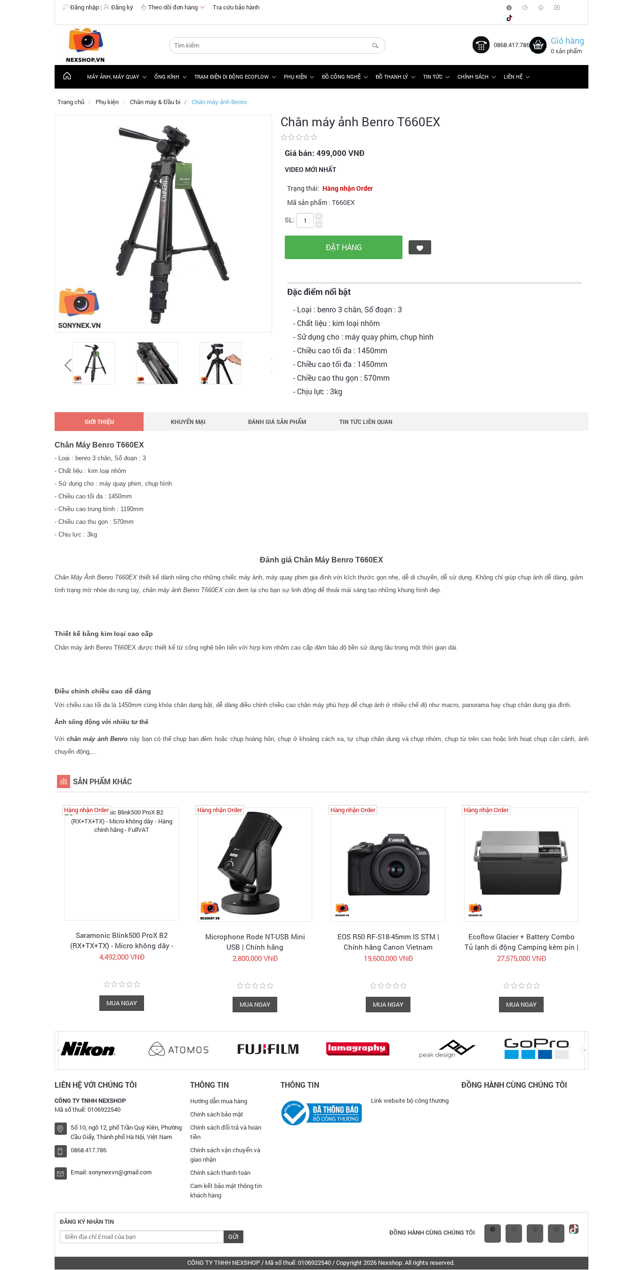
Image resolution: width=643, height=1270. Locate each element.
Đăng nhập (84, 7)
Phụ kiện (107, 102)
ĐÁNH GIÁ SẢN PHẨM (277, 421)
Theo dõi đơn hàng (173, 7)
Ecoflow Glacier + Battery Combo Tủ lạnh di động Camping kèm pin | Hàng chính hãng (522, 947)
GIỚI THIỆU (99, 421)
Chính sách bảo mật (216, 1114)
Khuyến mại (188, 421)
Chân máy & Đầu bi (155, 102)
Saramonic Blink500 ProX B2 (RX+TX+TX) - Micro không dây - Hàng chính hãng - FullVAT (121, 945)
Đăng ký (122, 7)
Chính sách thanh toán (220, 1172)
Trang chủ (70, 102)
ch (97, 738)
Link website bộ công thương (410, 1100)
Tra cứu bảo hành (236, 7)
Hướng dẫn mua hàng (218, 1101)
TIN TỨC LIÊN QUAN (366, 421)
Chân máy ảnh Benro (219, 102)
